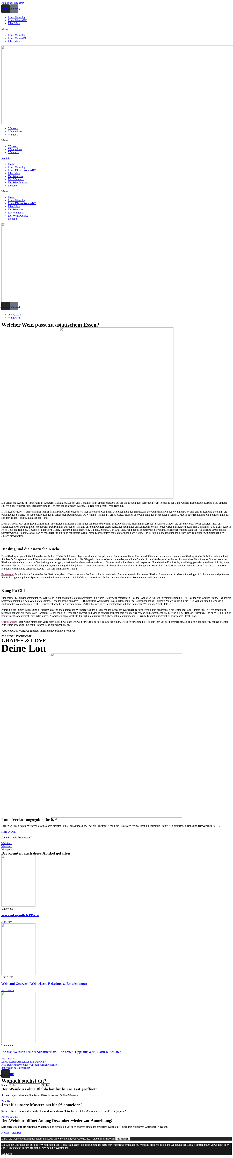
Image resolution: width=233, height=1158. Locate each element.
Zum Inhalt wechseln (12, 2)
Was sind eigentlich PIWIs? (20, 915)
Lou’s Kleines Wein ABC (22, 170)
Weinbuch (13, 134)
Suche (4, 1085)
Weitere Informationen (103, 1138)
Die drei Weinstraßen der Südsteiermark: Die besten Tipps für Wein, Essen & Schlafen (61, 1052)
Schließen (6, 1153)
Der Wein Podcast (18, 182)
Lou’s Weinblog (16, 17)
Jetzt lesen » (7, 921)
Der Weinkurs (15, 176)
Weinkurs (13, 128)
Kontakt (12, 185)
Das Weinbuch (16, 179)
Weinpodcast (15, 131)
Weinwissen (14, 317)
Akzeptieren (122, 1138)
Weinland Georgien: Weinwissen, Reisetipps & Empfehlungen (44, 983)
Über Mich (14, 23)
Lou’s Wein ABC (17, 20)
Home (11, 164)
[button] (116, 29)
